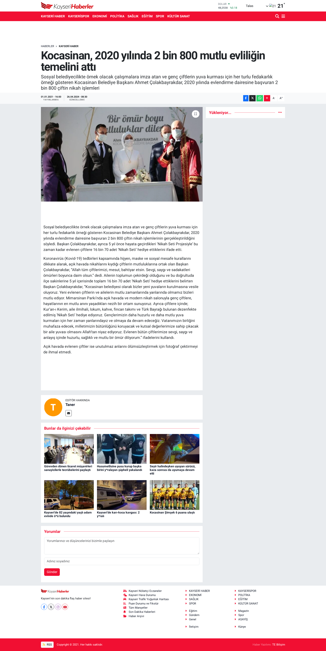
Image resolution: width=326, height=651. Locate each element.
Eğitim (193, 611)
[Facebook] (44, 607)
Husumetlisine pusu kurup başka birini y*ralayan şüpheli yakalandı (119, 468)
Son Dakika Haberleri (142, 612)
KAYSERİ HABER (53, 16)
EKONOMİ (99, 16)
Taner (70, 404)
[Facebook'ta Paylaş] (245, 98)
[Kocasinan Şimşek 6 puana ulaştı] (174, 495)
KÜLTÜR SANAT (178, 16)
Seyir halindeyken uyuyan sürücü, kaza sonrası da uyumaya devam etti (172, 470)
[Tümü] (280, 112)
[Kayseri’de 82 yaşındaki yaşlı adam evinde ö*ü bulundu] (69, 495)
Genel (192, 619)
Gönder (52, 572)
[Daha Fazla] (267, 98)
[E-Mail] (68, 413)
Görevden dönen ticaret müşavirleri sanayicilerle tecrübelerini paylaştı (68, 468)
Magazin (243, 611)
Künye (242, 626)
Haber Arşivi (136, 616)
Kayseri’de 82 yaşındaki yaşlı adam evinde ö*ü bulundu (68, 514)
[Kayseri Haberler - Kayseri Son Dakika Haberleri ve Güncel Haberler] (67, 6)
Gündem (194, 615)
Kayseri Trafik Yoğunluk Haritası (149, 599)
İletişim (193, 626)
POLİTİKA (117, 16)
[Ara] (277, 16)
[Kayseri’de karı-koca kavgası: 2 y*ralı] (122, 495)
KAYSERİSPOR (78, 16)
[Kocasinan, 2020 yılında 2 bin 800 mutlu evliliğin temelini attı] (122, 154)
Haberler (47, 46)
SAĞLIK (133, 16)
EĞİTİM (147, 16)
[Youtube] (65, 607)
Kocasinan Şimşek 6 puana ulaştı (172, 512)
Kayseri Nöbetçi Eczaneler (145, 591)
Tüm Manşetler (138, 607)
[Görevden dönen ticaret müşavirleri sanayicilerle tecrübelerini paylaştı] (69, 448)
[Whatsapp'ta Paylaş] (259, 98)
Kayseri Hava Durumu (142, 595)
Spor (241, 615)
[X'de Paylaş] (252, 98)
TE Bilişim (278, 644)
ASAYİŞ (243, 619)
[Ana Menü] (282, 16)
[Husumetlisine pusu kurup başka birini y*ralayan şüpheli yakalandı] (122, 448)
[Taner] (53, 407)
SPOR (160, 16)
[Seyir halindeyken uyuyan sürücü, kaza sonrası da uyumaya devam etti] (174, 448)
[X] (51, 607)
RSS (49, 644)
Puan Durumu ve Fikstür (143, 603)
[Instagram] (58, 607)
